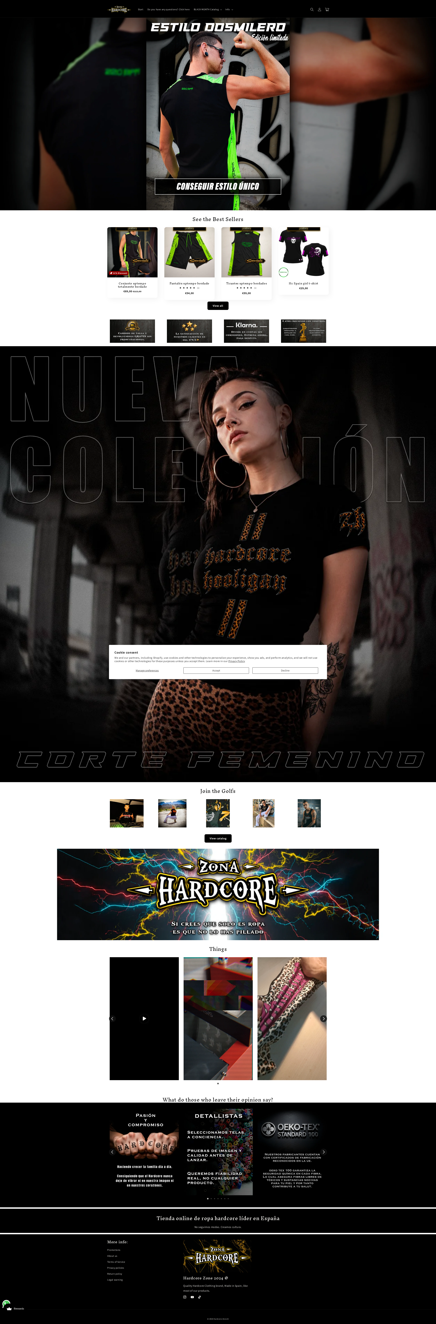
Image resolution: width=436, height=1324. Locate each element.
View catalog (218, 838)
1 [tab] (218, 1083)
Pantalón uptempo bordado (189, 283)
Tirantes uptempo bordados (246, 283)
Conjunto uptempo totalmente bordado (132, 285)
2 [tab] (211, 1198)
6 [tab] (225, 1198)
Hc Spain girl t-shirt (303, 283)
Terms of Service (116, 1261)
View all (218, 306)
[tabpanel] (144, 1018)
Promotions (113, 1249)
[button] (207, 9)
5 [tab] (221, 1198)
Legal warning (115, 1279)
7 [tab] (228, 1198)
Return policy (114, 1273)
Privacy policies (115, 1267)
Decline (285, 670)
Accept (216, 670)
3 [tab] (214, 1198)
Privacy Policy (236, 661)
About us (112, 1255)
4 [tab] (218, 1198)
